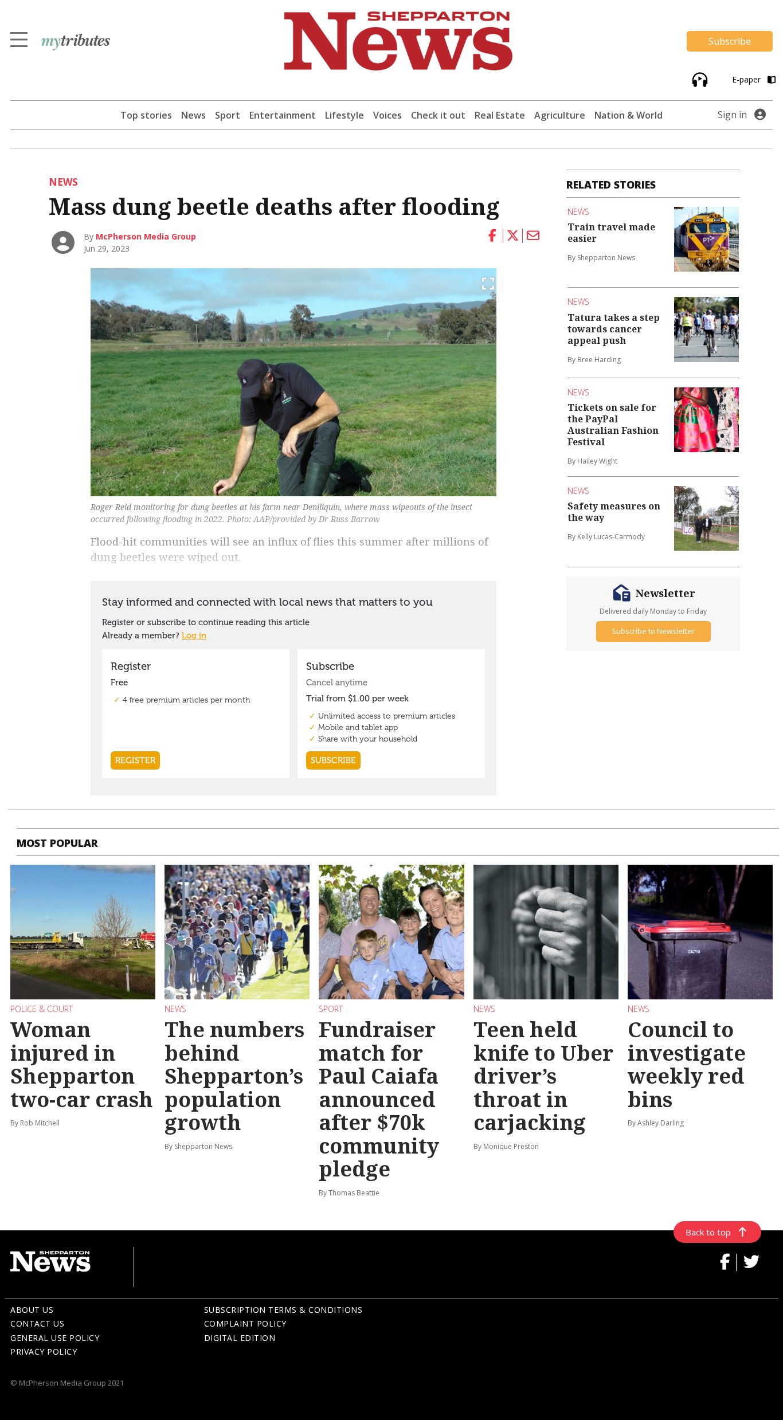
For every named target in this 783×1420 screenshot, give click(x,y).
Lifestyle (344, 115)
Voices (387, 115)
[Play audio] (698, 78)
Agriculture (559, 115)
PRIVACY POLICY (43, 1351)
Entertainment (282, 115)
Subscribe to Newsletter (653, 631)
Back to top (708, 1232)
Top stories (146, 115)
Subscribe (729, 41)
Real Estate (500, 115)
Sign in (732, 114)
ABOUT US (31, 1309)
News (193, 115)
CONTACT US (37, 1323)
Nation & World (628, 115)
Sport (227, 115)
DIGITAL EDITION (240, 1337)
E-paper (747, 79)
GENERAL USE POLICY (54, 1337)
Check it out (438, 115)
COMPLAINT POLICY (245, 1323)
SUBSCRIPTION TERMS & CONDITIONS (283, 1309)
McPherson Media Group (146, 236)
